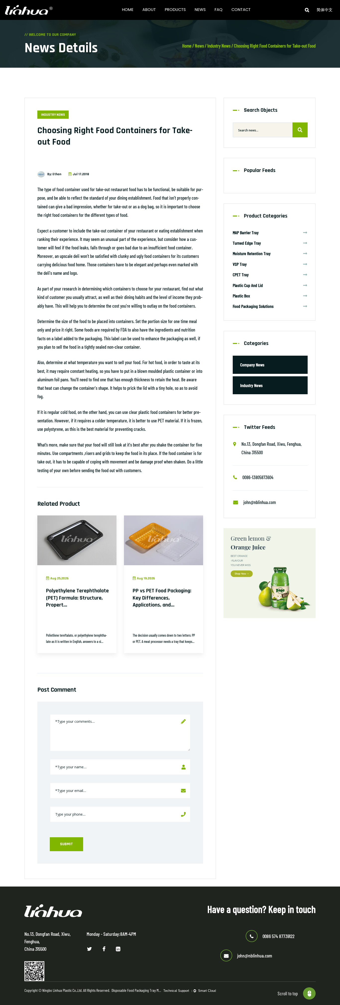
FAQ (219, 9)
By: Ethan (54, 174)
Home (127, 9)
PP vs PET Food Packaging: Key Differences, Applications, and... (162, 598)
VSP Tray (240, 264)
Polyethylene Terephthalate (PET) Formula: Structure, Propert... (77, 598)
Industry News (218, 46)
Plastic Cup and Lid (248, 285)
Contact (241, 9)
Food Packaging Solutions (253, 306)
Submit (66, 844)
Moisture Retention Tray (252, 253)
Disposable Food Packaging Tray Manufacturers (136, 990)
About (149, 9)
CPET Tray (241, 274)
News (200, 9)
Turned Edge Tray (247, 243)
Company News (252, 364)
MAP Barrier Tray (246, 232)
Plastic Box (241, 295)
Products (175, 9)
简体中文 (325, 10)
